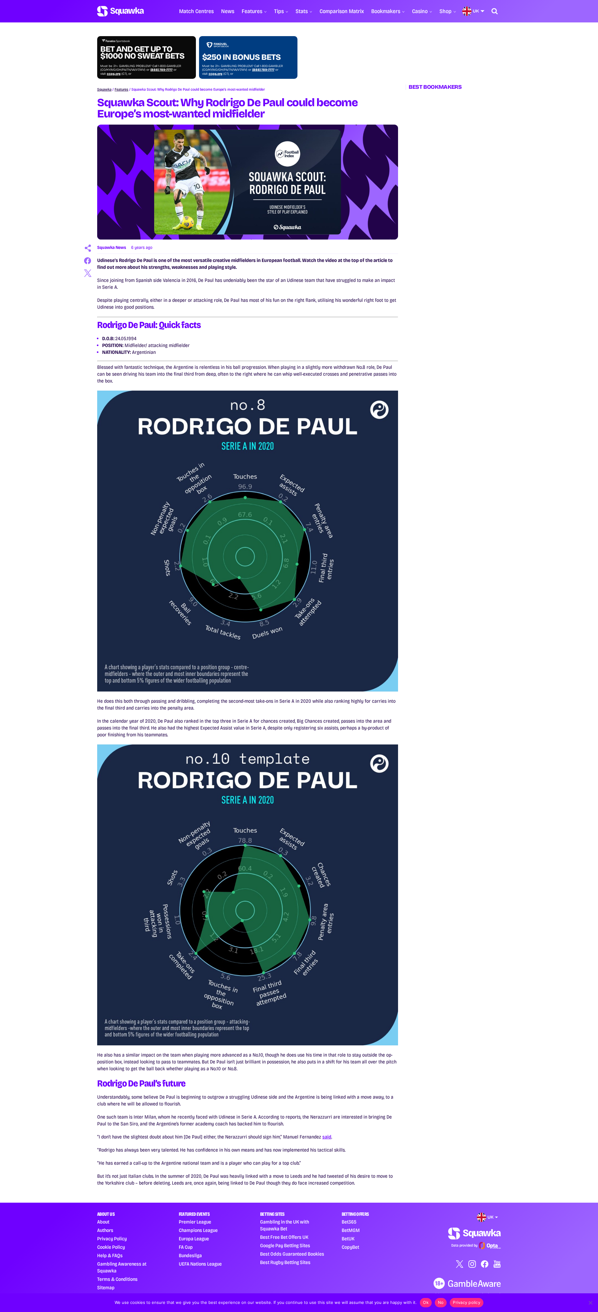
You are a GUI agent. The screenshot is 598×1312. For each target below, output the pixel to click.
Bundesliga (190, 1255)
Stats (302, 11)
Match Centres (196, 11)
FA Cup (186, 1247)
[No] (590, 1303)
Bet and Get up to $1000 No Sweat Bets (142, 52)
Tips (279, 11)
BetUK (348, 1239)
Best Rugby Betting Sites (285, 1262)
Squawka (104, 89)
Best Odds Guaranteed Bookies (292, 1254)
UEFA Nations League (200, 1264)
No (441, 1302)
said (326, 1137)
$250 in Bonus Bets (241, 57)
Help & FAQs (110, 1255)
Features (252, 11)
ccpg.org (114, 74)
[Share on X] (88, 273)
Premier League (195, 1222)
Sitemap (106, 1288)
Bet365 (349, 1222)
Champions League (198, 1230)
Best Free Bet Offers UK (284, 1237)
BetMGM (351, 1230)
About (103, 1222)
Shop (445, 11)
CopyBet (350, 1247)
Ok (426, 1302)
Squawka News (111, 247)
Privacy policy (466, 1302)
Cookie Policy (111, 1247)
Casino (420, 11)
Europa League (194, 1239)
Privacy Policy (112, 1239)
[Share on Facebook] (88, 260)
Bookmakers (385, 11)
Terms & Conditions (117, 1279)
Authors (105, 1230)
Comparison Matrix (342, 11)
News (227, 11)
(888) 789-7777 (161, 70)
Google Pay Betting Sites (285, 1245)
